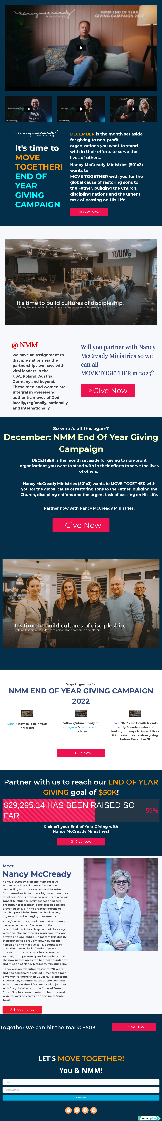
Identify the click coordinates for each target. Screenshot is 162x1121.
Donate (12, 724)
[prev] (11, 285)
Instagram (69, 727)
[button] (89, 212)
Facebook (87, 727)
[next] (150, 285)
